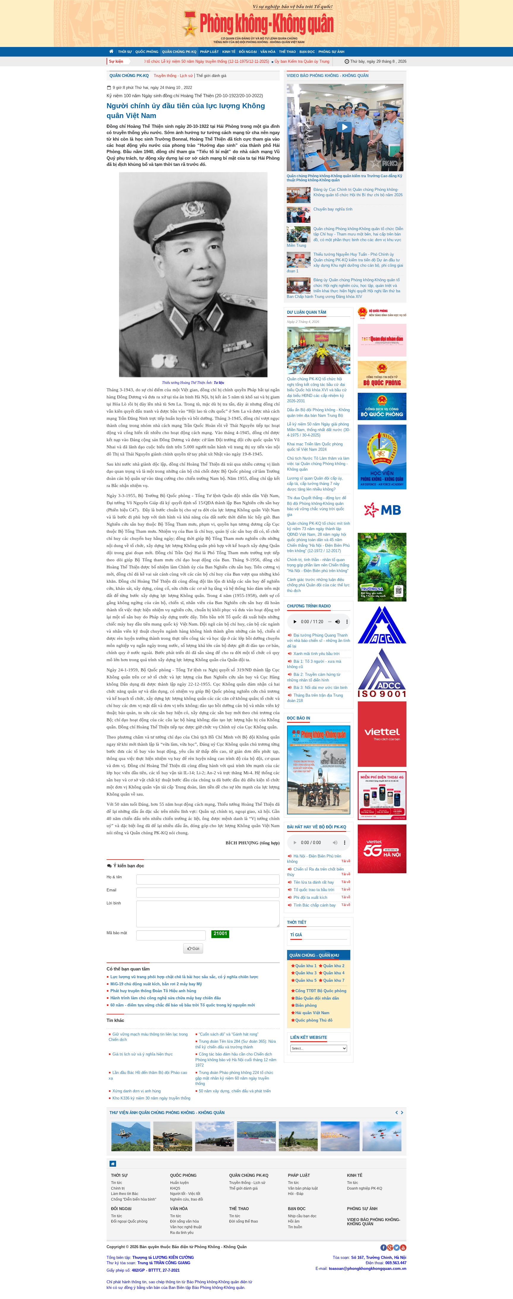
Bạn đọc (307, 52)
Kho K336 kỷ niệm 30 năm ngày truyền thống (151, 1098)
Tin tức (116, 1183)
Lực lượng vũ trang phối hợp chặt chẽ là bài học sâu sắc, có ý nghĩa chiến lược (184, 977)
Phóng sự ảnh (331, 52)
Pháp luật (209, 52)
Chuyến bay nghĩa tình (333, 209)
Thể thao (287, 52)
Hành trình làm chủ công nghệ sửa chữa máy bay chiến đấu (165, 998)
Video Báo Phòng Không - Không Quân (327, 75)
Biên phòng (306, 1005)
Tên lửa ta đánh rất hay (314, 882)
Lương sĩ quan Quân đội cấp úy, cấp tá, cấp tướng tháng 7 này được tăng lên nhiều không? (315, 483)
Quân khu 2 (333, 966)
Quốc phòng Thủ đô (313, 1020)
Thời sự (125, 52)
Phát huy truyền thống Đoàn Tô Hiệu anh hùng (153, 991)
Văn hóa (268, 52)
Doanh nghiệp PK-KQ (364, 1188)
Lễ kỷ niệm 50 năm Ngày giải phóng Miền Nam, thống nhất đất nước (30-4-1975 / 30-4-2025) (318, 429)
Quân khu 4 (333, 973)
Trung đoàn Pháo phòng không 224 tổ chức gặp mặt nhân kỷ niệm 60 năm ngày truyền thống (234, 1078)
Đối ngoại (248, 52)
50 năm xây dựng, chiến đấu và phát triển (235, 1091)
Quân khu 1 (305, 966)
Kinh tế (228, 52)
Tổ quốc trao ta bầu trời (314, 890)
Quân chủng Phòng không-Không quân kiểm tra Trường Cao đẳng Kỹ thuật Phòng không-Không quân (344, 178)
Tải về (345, 861)
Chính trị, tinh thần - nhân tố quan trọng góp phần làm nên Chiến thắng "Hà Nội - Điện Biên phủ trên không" (318, 565)
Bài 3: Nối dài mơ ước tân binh (320, 687)
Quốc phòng (147, 52)
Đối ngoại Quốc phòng (129, 1221)
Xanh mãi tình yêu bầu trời (317, 653)
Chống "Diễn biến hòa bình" (133, 1199)
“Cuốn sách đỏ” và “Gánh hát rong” (228, 1034)
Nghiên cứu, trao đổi (186, 1199)
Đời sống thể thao (243, 1221)
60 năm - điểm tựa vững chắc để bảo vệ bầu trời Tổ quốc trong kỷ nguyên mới (182, 1005)
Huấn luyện (179, 1183)
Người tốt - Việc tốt (185, 1194)
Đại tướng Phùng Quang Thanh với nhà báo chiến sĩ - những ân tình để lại (318, 640)
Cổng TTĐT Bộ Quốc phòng (320, 991)
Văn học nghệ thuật (186, 1227)
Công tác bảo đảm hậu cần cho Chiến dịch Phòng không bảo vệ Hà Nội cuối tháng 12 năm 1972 (235, 1059)
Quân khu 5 (305, 980)
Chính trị (118, 1188)
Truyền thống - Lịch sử (173, 75)
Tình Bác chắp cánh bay (315, 905)
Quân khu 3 (305, 973)
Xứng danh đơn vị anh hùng (137, 1091)
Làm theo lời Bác (124, 1194)
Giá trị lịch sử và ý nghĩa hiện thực (143, 1054)
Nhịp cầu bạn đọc (302, 1216)
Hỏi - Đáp (295, 1194)
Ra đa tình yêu (182, 1233)
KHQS (175, 1188)
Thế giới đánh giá (211, 75)
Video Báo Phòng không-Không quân (373, 1222)
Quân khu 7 (333, 980)
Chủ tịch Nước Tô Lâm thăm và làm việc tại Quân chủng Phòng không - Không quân (318, 464)
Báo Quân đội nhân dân (317, 998)
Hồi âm (294, 1221)
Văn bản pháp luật (303, 1188)
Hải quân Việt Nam (312, 1013)
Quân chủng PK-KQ (179, 52)
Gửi (195, 948)
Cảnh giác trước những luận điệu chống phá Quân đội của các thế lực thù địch (318, 585)
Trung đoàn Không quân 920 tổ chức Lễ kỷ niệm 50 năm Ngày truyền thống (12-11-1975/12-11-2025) (167, 61)
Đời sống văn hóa (184, 1221)
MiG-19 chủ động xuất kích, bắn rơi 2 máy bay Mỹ (156, 984)
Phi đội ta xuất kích (310, 897)
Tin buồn (295, 1227)
